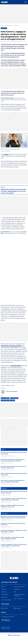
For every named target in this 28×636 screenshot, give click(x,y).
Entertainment (8, 25)
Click (12, 98)
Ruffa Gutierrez (5, 398)
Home (2, 25)
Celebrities (16, 25)
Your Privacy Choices (15, 635)
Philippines (3, 526)
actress (5, 154)
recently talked (16, 365)
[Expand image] (26, 134)
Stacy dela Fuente (16, 41)
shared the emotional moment (11, 346)
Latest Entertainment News (7, 400)
